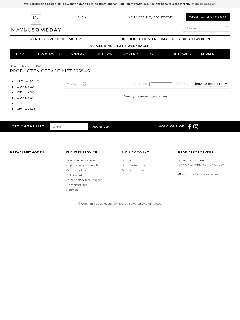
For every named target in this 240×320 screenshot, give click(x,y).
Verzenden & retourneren (84, 180)
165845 (37, 66)
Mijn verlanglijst (134, 170)
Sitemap (72, 189)
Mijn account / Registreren (151, 17)
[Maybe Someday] (36, 23)
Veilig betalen (76, 175)
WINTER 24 (105, 54)
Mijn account (131, 160)
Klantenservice (76, 184)
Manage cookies (204, 4)
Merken (207, 54)
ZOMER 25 (78, 54)
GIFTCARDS (181, 54)
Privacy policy (76, 170)
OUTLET (156, 54)
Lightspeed (154, 203)
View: (71, 83)
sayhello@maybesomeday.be (202, 174)
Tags (25, 66)
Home (21, 54)
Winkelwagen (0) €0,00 (208, 17)
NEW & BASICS (48, 54)
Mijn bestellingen (134, 165)
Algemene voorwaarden (83, 165)
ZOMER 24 (132, 54)
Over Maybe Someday (81, 160)
